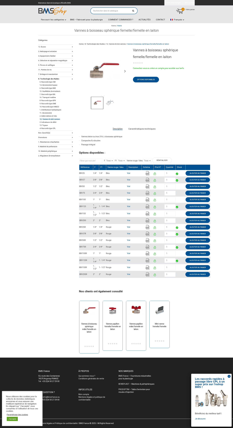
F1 (116, 160)
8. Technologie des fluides (95, 44)
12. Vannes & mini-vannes (116, 44)
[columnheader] (86, 167)
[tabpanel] (103, 71)
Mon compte (83, 394)
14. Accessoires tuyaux (48, 85)
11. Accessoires (46, 113)
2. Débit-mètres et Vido (48, 116)
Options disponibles (146, 79)
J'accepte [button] (12, 419)
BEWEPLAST (124, 384)
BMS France (124, 376)
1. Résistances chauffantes (48, 142)
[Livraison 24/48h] (177, 174)
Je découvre (200, 418)
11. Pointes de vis (45, 70)
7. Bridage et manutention (48, 74)
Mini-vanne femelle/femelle (159, 325)
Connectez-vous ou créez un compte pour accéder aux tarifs (158, 68)
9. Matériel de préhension (47, 146)
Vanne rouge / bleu (135, 160)
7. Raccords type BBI (47, 94)
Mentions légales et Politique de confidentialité (58, 423)
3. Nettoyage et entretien (47, 51)
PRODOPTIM (124, 389)
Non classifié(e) (44, 133)
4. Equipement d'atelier (47, 56)
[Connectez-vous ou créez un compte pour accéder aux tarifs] (155, 174)
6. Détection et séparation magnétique (52, 60)
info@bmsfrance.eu (51, 397)
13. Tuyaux (44, 125)
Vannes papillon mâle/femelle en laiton (136, 326)
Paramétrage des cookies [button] (17, 414)
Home (113, 26)
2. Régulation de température (49, 156)
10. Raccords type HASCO (49, 107)
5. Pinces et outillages (46, 65)
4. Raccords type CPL (48, 128)
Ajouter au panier (198, 173)
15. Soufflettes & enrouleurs (50, 91)
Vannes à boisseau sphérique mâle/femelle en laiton (89, 327)
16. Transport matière (48, 97)
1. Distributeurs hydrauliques (50, 110)
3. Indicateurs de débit (48, 122)
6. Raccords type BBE (48, 88)
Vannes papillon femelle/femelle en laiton (112, 326)
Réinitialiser (162, 160)
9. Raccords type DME (48, 103)
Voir (128, 173)
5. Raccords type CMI (48, 82)
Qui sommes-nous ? (86, 376)
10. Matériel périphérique (47, 151)
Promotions (42, 137)
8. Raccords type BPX (48, 100)
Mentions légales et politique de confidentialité (91, 398)
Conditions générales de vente (91, 378)
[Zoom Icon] (103, 71)
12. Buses (42, 47)
